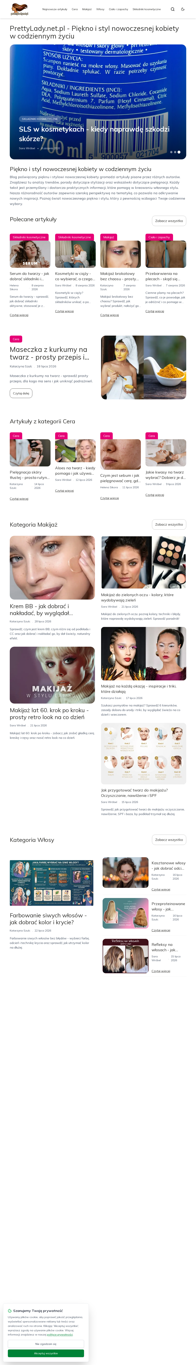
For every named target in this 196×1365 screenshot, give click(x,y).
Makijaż (87, 9)
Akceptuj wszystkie (46, 1353)
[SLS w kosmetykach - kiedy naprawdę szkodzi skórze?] (98, 101)
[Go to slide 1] (171, 152)
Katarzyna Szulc (20, 621)
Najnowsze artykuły (54, 9)
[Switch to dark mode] (182, 9)
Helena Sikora (109, 487)
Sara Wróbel (27, 148)
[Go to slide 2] (175, 152)
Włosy (100, 9)
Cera (75, 9)
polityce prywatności (60, 1334)
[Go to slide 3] (178, 152)
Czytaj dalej (21, 393)
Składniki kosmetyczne (147, 9)
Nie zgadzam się (45, 1344)
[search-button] (173, 9)
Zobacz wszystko (169, 221)
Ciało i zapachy (118, 9)
